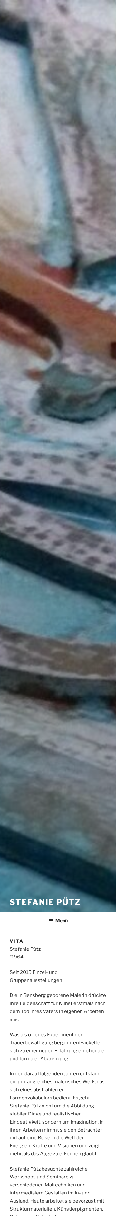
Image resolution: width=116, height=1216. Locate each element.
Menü (61, 920)
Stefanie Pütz (45, 902)
